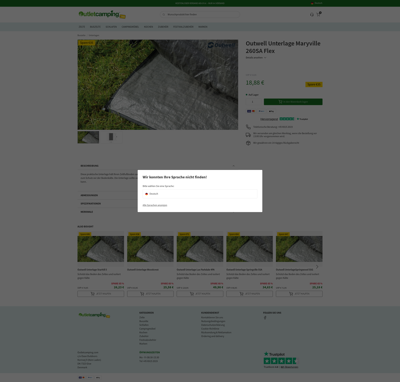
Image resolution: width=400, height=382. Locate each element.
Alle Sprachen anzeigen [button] (155, 205)
